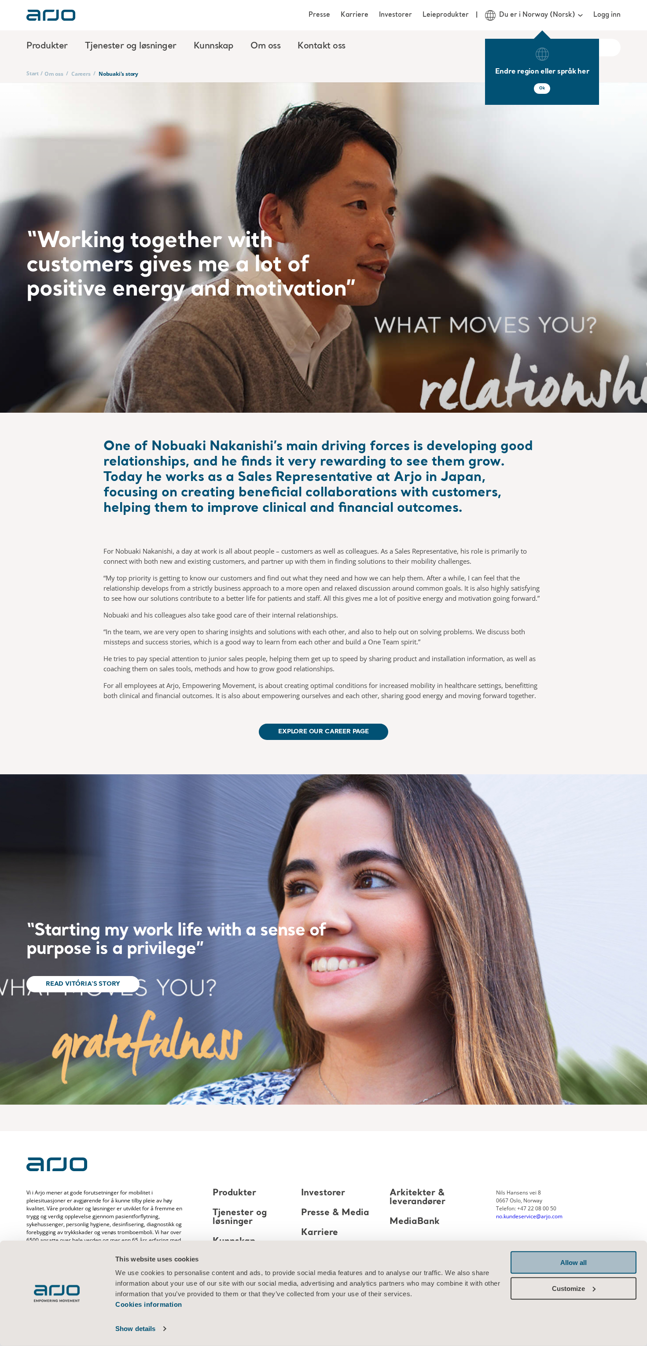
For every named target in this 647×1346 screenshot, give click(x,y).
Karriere (354, 15)
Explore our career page (323, 731)
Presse (319, 15)
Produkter (234, 1193)
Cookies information (148, 1304)
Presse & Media (335, 1213)
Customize (568, 1288)
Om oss (53, 74)
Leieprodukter (446, 15)
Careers (81, 74)
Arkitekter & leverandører (417, 1197)
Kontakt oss (322, 46)
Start (32, 73)
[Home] (50, 15)
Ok (542, 88)
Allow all (573, 1262)
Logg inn (607, 15)
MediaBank (415, 1221)
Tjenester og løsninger (240, 1217)
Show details (135, 1328)
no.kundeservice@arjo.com (529, 1216)
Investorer (395, 15)
